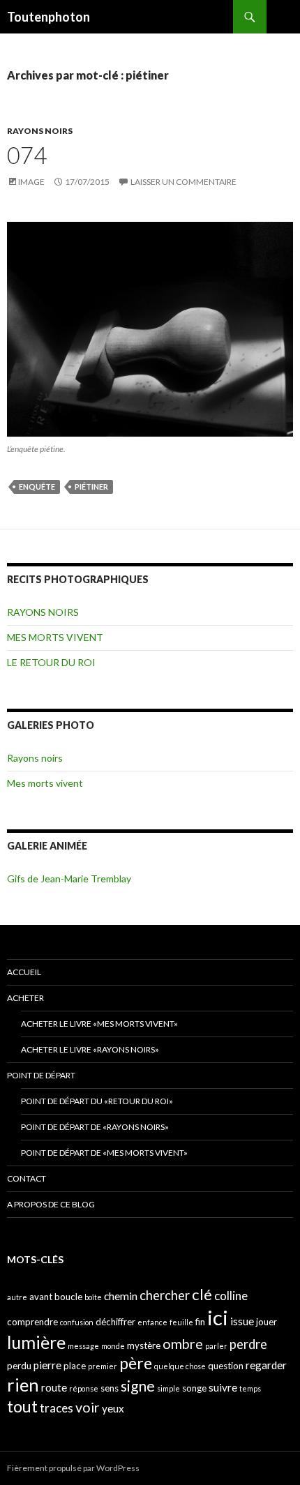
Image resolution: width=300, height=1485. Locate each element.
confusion (76, 1322)
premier (102, 1366)
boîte (93, 1297)
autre (17, 1297)
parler (216, 1345)
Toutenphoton (48, 16)
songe (194, 1388)
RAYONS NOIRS (40, 131)
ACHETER (25, 998)
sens (109, 1388)
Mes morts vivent (45, 783)
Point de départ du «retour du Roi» (97, 1101)
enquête (37, 486)
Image (31, 181)
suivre (223, 1387)
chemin (120, 1296)
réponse (83, 1388)
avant (40, 1296)
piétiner (91, 486)
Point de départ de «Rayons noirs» (95, 1127)
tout (22, 1406)
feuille (181, 1322)
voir (87, 1407)
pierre (47, 1365)
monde (113, 1345)
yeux (113, 1408)
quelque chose (180, 1366)
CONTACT (26, 1178)
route (54, 1387)
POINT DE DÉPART (41, 1075)
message (83, 1345)
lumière (36, 1342)
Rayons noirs (35, 758)
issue (242, 1321)
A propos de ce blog (51, 1204)
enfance (152, 1322)
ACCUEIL (24, 972)
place (74, 1365)
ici (217, 1317)
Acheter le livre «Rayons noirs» (90, 1049)
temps (250, 1388)
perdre (248, 1344)
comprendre (32, 1321)
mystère (143, 1345)
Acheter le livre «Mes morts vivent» (99, 1023)
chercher (165, 1295)
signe (138, 1385)
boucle (68, 1296)
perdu (19, 1365)
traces (56, 1408)
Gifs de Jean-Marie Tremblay (69, 878)
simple (168, 1388)
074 (27, 155)
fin (200, 1321)
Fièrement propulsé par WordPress (73, 1468)
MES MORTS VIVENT (55, 637)
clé (202, 1294)
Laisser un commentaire (183, 181)
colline (231, 1295)
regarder (266, 1365)
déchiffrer (115, 1321)
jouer (266, 1321)
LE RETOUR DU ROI (51, 662)
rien (23, 1384)
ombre (183, 1344)
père (135, 1363)
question (225, 1365)
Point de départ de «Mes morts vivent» (104, 1152)
